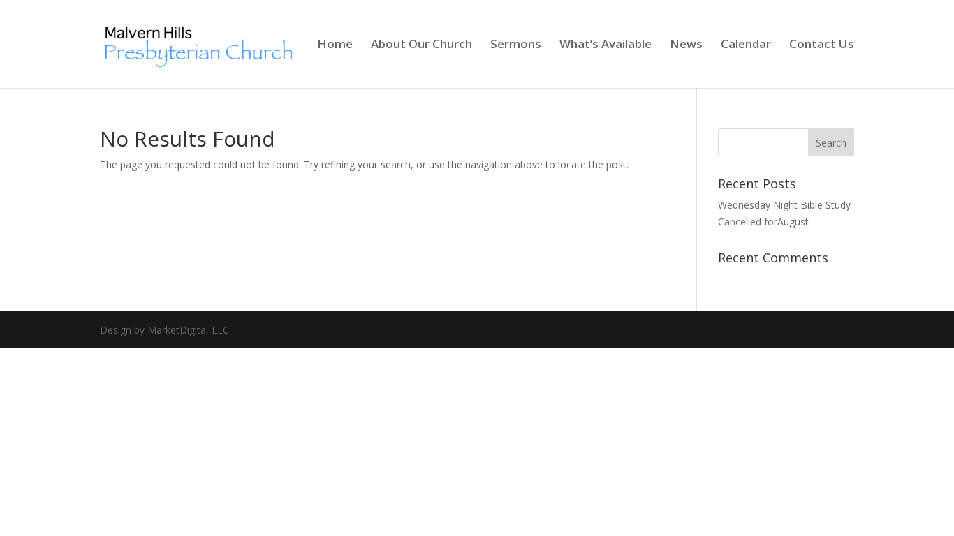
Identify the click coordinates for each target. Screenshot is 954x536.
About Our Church (421, 45)
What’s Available (605, 45)
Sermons (515, 45)
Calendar (746, 45)
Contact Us (821, 45)
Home (335, 45)
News (686, 45)
